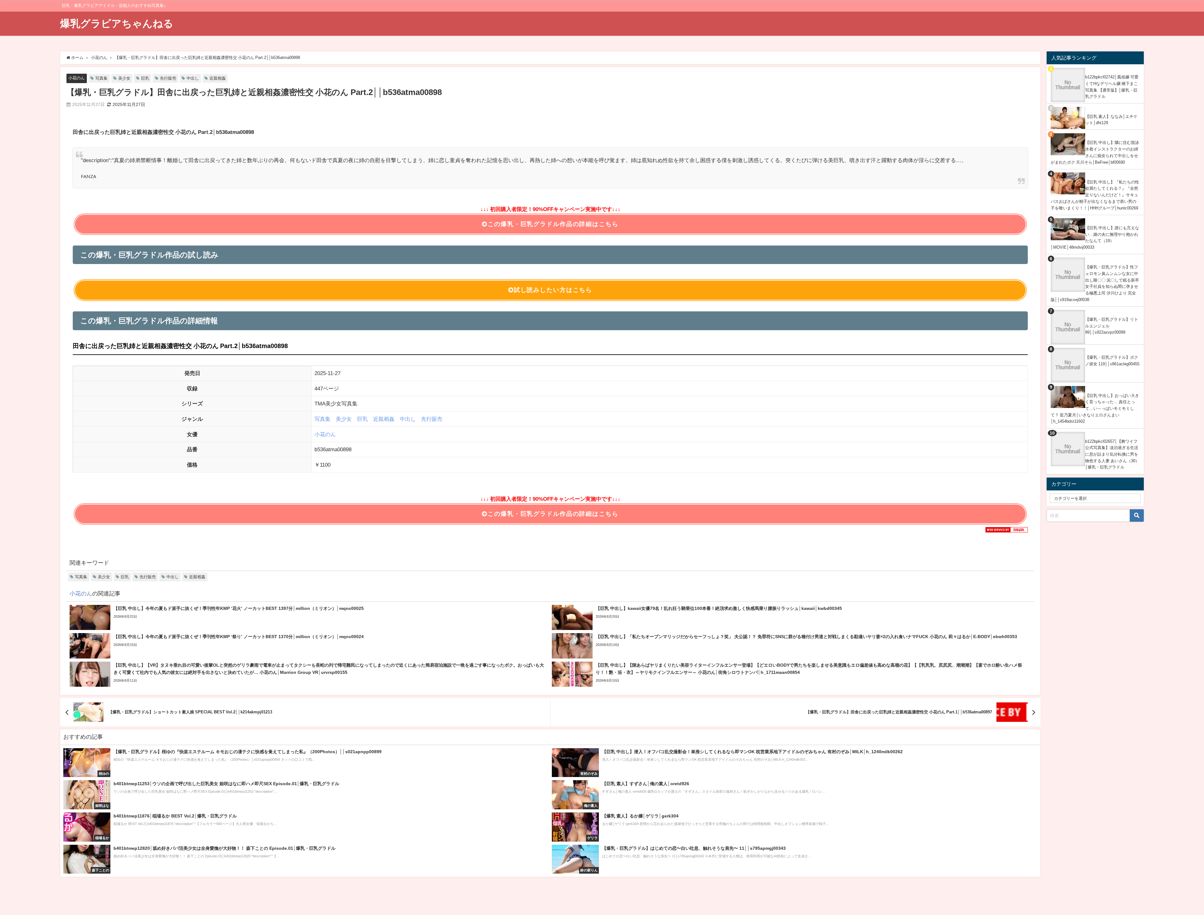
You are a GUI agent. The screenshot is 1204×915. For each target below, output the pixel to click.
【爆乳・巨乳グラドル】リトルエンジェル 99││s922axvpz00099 (1111, 325)
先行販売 (168, 78)
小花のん (76, 78)
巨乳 (145, 78)
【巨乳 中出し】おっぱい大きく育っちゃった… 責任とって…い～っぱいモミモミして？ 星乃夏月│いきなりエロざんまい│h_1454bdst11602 (1095, 409)
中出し (193, 78)
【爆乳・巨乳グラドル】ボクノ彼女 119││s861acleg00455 (1112, 360)
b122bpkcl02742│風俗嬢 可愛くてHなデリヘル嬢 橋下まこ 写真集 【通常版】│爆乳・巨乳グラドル (1111, 86)
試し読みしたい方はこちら (553, 290)
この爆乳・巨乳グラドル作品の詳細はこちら (553, 224)
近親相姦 (217, 78)
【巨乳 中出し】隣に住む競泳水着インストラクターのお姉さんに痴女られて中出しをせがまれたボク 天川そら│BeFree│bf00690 (1095, 152)
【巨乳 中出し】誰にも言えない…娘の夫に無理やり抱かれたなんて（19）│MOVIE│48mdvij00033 (1095, 237)
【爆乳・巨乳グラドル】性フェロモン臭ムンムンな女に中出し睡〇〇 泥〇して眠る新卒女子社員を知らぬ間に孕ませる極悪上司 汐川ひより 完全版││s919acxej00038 (1095, 283)
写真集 (101, 78)
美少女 (124, 78)
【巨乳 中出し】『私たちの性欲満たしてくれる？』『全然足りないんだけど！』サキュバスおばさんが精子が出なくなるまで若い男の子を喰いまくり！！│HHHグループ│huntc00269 (1095, 195)
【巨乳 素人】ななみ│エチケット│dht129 (1111, 119)
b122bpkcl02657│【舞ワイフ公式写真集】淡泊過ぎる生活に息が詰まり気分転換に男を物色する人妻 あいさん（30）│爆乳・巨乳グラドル (1112, 454)
